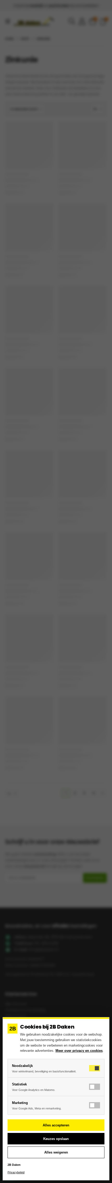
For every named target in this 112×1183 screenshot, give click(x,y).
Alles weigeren (56, 1152)
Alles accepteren (56, 1125)
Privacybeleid (16, 1172)
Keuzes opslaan (56, 1139)
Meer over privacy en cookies (79, 1051)
